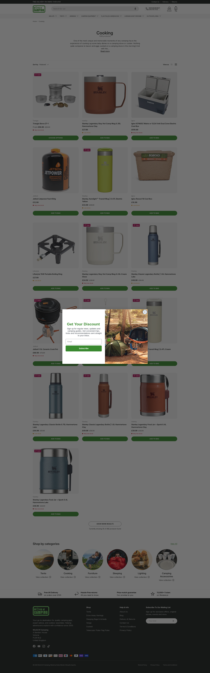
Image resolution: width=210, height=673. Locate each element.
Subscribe (83, 348)
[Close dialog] (145, 312)
